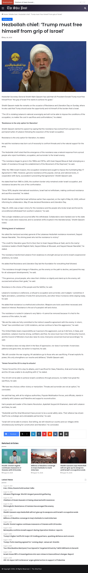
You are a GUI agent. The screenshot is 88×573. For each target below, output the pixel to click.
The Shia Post (37, 569)
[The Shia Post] (17, 8)
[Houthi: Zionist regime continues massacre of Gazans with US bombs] (15, 456)
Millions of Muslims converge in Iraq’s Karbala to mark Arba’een (43, 467)
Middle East (13, 14)
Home (5, 14)
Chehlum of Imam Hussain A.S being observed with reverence (37, 2)
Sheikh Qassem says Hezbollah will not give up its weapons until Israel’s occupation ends (73, 467)
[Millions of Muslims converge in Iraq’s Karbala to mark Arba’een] (44, 456)
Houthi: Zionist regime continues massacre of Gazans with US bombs (11, 467)
